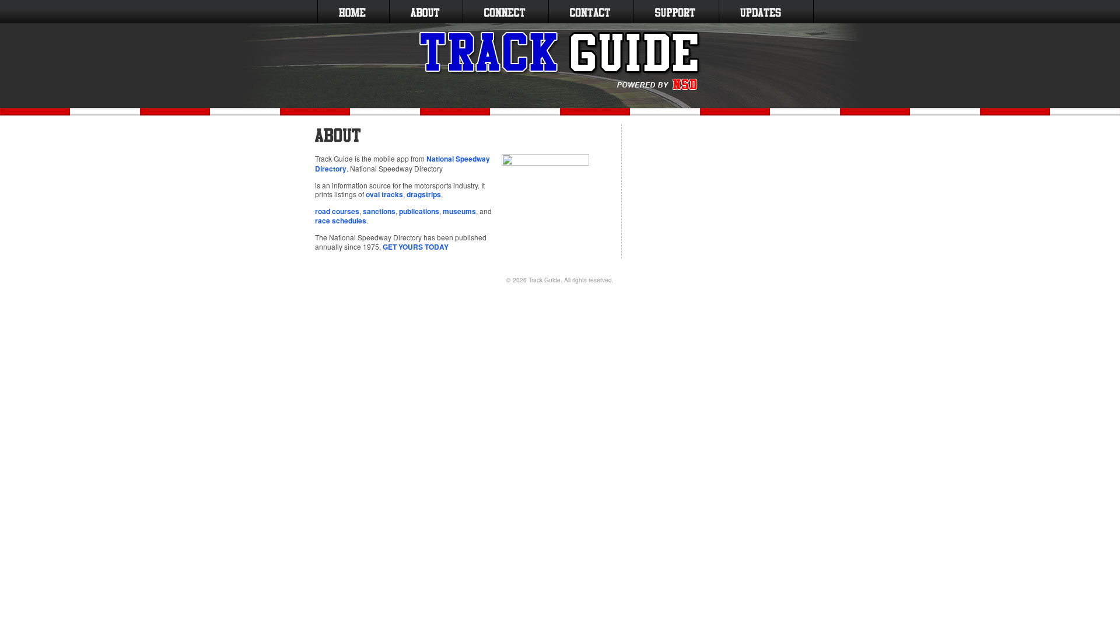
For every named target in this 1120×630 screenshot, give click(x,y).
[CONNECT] (505, 11)
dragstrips (424, 194)
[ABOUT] (425, 11)
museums (459, 211)
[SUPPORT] (675, 11)
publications (419, 211)
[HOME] (352, 11)
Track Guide (544, 279)
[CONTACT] (590, 11)
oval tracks (384, 194)
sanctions (379, 211)
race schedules (340, 220)
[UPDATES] (761, 11)
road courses (337, 211)
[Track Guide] (560, 61)
